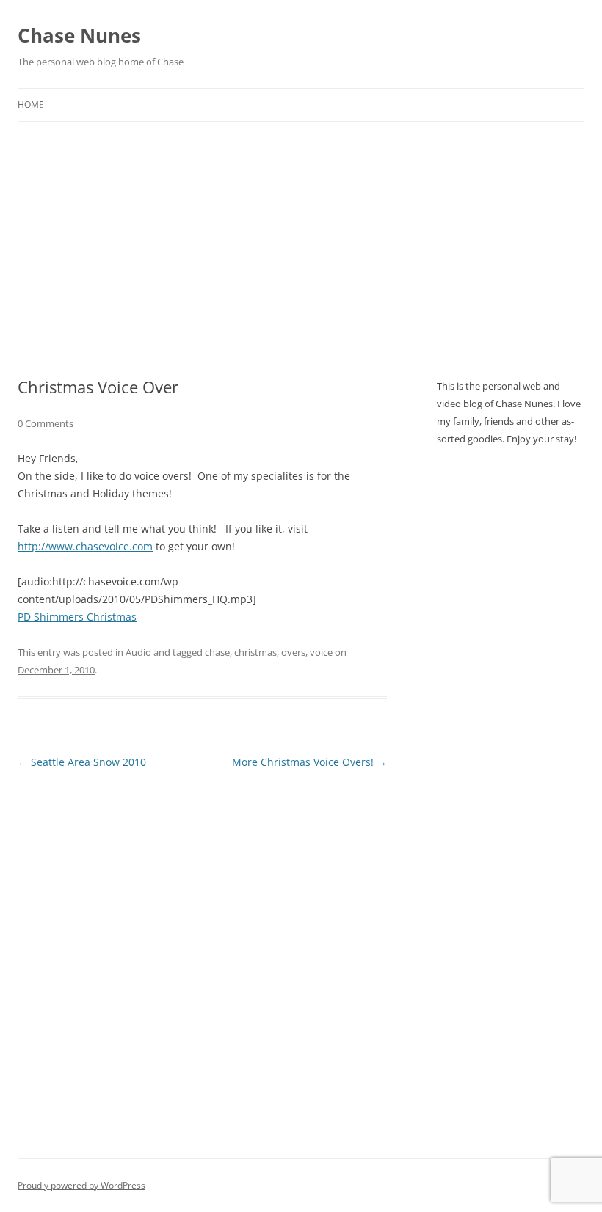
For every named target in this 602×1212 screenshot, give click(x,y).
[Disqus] (202, 956)
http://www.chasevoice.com (85, 546)
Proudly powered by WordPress (81, 1185)
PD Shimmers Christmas (77, 617)
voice (321, 652)
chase (217, 652)
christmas (255, 652)
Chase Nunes (79, 35)
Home (31, 104)
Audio (138, 652)
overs (293, 652)
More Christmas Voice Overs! (309, 762)
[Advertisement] (301, 232)
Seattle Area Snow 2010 (82, 762)
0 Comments (45, 423)
